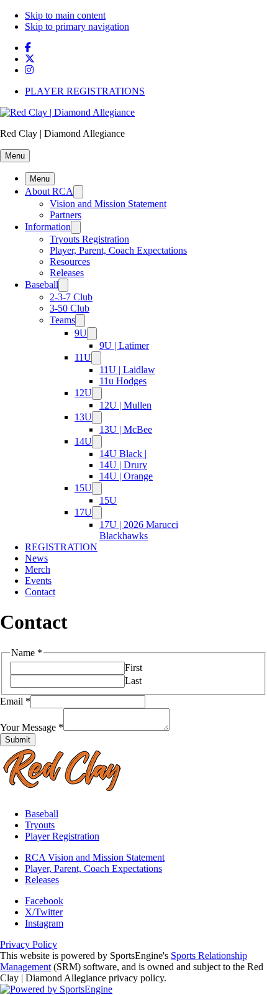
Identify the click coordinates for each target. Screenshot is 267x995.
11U (83, 357)
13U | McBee (125, 429)
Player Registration (62, 836)
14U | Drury (123, 465)
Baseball (41, 284)
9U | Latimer (124, 345)
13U (83, 417)
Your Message (31, 727)
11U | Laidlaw (127, 369)
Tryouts (40, 825)
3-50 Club (69, 308)
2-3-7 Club (71, 297)
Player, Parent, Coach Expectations (118, 250)
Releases (67, 272)
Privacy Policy (28, 944)
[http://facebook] (28, 47)
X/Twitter (44, 912)
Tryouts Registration (89, 239)
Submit (17, 739)
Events (38, 580)
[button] (15, 155)
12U (83, 392)
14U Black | (123, 453)
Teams (62, 320)
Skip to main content (65, 15)
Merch (37, 569)
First (133, 667)
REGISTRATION (61, 547)
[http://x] (30, 58)
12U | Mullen (125, 405)
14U (83, 441)
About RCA (49, 191)
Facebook (44, 900)
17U (83, 512)
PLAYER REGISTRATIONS (85, 91)
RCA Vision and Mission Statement (95, 857)
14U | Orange (126, 476)
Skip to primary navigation (77, 26)
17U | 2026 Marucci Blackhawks (138, 530)
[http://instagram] (29, 70)
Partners (65, 215)
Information (48, 226)
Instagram (44, 923)
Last (133, 680)
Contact (40, 591)
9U (81, 333)
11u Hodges (123, 381)
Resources (70, 261)
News (36, 558)
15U (83, 488)
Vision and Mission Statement (108, 203)
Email (15, 701)
